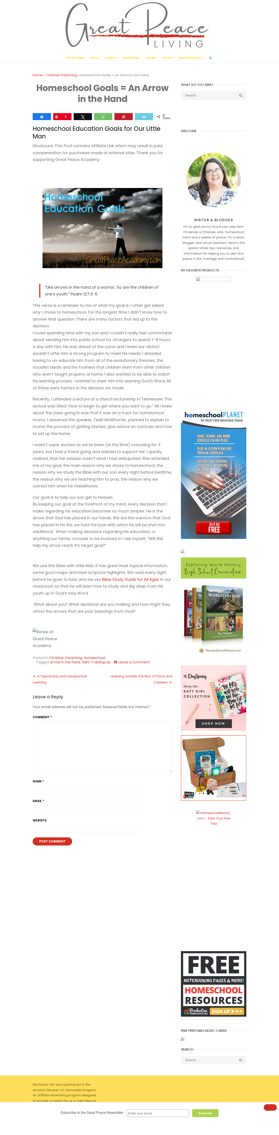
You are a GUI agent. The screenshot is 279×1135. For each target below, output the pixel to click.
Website (40, 820)
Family (110, 58)
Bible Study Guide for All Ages (130, 579)
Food (167, 58)
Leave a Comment (134, 662)
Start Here (75, 58)
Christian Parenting (61, 75)
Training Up (101, 662)
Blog (94, 58)
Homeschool (190, 58)
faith (86, 662)
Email (38, 801)
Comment (42, 717)
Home (150, 58)
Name (38, 781)
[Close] (270, 1107)
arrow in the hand (65, 662)
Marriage (131, 58)
